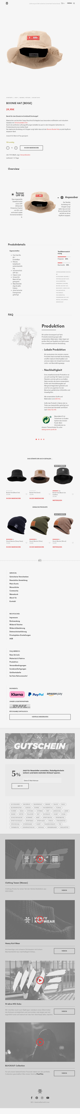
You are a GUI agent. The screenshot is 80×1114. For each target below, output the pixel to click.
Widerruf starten (15, 625)
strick (50, 821)
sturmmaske (27, 824)
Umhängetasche (28, 827)
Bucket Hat (64, 285)
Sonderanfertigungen (17, 669)
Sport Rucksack (16, 821)
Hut (67, 297)
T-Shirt (38, 824)
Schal (63, 814)
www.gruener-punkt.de (49, 429)
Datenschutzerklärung (18, 632)
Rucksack (46, 814)
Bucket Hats (36, 97)
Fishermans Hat (61, 297)
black (56, 804)
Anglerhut (59, 283)
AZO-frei (58, 399)
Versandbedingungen (17, 665)
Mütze (58, 299)
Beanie (47, 804)
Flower (13, 811)
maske (13, 814)
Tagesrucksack (49, 824)
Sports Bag (41, 821)
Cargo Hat (66, 288)
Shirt (38, 817)
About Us (13, 598)
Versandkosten (25, 155)
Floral (58, 807)
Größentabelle (15, 672)
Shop (16, 97)
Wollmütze (64, 827)
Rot (38, 814)
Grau (22, 811)
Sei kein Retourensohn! (18, 676)
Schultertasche (16, 817)
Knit (47, 811)
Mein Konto (14, 584)
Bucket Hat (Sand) (34, 492)
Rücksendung (14, 621)
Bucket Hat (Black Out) (13, 492)
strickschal (15, 824)
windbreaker (52, 827)
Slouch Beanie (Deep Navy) (14, 541)
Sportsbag (29, 821)
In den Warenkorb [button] (13, 498)
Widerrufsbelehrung (17, 628)
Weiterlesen (57, 500)
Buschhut (59, 288)
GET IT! (20, 786)
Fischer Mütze (60, 290)
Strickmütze (60, 821)
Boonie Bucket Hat (53, 129)
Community (13, 591)
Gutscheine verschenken (19, 577)
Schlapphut (64, 299)
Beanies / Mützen (25, 97)
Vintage (41, 827)
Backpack (26, 804)
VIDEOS (64, 890)
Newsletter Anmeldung (18, 580)
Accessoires (15, 804)
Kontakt (12, 601)
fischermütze (60, 295)
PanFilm (40, 1074)
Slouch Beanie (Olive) (35, 541)
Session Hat (59, 302)
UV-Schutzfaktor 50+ (21, 123)
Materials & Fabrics (17, 658)
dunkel (36, 807)
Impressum (13, 618)
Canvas (28, 807)
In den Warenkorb (31, 148)
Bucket (58, 285)
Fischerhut (59, 292)
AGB (11, 639)
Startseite (9, 97)
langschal (57, 811)
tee (60, 824)
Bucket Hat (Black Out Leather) (59, 493)
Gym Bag (30, 811)
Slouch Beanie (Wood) (59, 541)
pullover (30, 814)
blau (63, 804)
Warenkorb (13, 594)
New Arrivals (14, 655)
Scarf (56, 814)
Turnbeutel (15, 827)
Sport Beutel (47, 817)
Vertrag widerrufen (40, 717)
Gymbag (40, 811)
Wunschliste (14, 587)
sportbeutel (60, 817)
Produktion (13, 662)
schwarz (29, 817)
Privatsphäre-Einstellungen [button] (20, 635)
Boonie (65, 283)
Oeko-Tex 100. (52, 410)
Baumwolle (38, 804)
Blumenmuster (16, 807)
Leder (66, 811)
